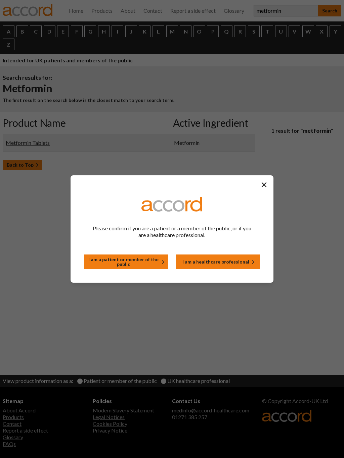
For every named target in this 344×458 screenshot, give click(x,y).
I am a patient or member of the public (123, 261)
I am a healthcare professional (215, 262)
